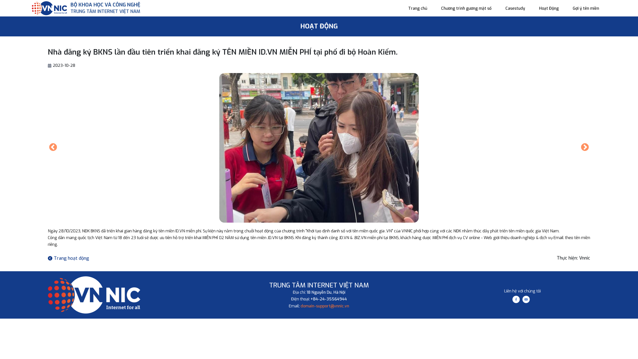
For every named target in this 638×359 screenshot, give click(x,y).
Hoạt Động (549, 8)
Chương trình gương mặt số (466, 8)
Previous (53, 147)
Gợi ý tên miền (586, 8)
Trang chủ (417, 8)
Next (585, 147)
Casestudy (515, 8)
